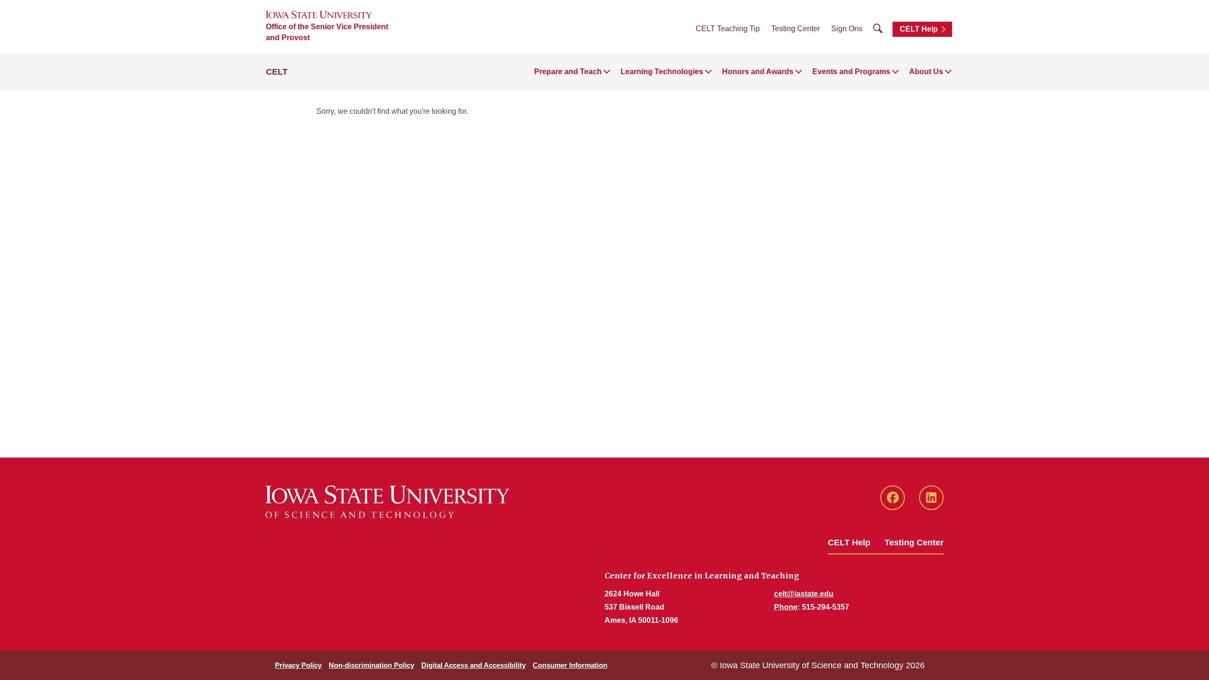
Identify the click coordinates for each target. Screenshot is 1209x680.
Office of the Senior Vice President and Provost (327, 32)
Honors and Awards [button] (757, 72)
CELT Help (919, 29)
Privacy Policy (298, 665)
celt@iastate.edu (804, 594)
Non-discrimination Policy (371, 665)
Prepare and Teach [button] (568, 72)
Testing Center (795, 29)
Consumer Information (570, 665)
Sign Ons (846, 29)
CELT (277, 71)
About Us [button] (926, 72)
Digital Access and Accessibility (473, 665)
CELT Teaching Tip (728, 29)
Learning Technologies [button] (662, 72)
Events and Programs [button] (851, 72)
